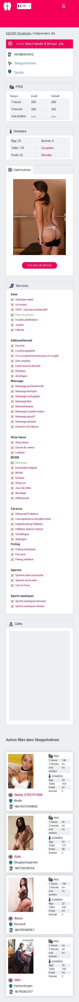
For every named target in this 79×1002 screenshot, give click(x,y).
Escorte (19, 345)
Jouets (19, 324)
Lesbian (20, 452)
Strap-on (20, 482)
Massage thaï (23, 401)
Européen (48, 148)
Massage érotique (26, 391)
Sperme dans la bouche (29, 575)
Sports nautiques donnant (30, 601)
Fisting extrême (24, 559)
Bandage (20, 493)
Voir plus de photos (39, 265)
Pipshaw (20, 370)
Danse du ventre (24, 447)
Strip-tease (21, 442)
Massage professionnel (29, 386)
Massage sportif (25, 416)
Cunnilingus (22, 534)
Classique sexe (24, 299)
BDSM (19, 472)
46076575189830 (26, 806)
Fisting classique (25, 549)
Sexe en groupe (24, 314)
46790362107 (24, 991)
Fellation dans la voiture (29, 529)
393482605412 (24, 54)
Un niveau (21, 304)
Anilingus (20, 539)
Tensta (18, 72)
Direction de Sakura (26, 426)
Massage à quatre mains (29, 411)
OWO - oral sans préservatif (31, 309)
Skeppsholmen (25, 63)
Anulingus (21, 376)
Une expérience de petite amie (33, 518)
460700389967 (24, 930)
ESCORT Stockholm (18, 33)
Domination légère (26, 467)
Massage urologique (27, 396)
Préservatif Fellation (26, 513)
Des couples (22, 360)
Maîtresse (21, 462)
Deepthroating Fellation (29, 523)
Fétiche (19, 329)
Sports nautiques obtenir (29, 606)
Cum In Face (22, 585)
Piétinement (22, 498)
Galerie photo (22, 169)
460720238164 (24, 868)
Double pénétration (26, 319)
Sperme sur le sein (26, 580)
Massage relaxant (25, 421)
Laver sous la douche (27, 365)
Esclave (19, 477)
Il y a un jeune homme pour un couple (37, 355)
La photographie (25, 350)
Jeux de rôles (23, 487)
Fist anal (20, 554)
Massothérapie (24, 406)
